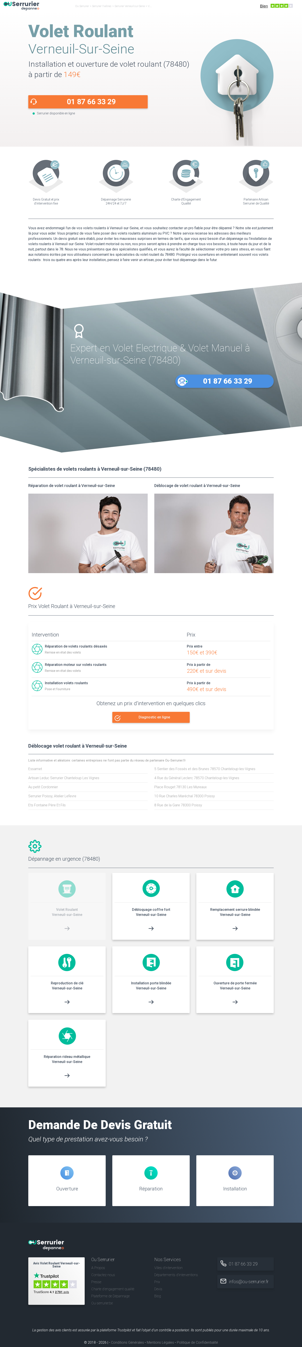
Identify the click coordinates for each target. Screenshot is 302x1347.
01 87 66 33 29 (91, 101)
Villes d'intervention (168, 1268)
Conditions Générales (127, 1342)
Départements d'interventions (176, 1275)
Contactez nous (103, 1275)
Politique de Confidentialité (197, 1342)
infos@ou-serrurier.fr (249, 1281)
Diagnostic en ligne (154, 717)
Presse (96, 1282)
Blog (157, 1296)
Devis (158, 1289)
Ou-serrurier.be (102, 1303)
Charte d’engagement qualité (112, 1289)
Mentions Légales (160, 1342)
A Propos (98, 1268)
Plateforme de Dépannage (110, 1296)
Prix (157, 1282)
